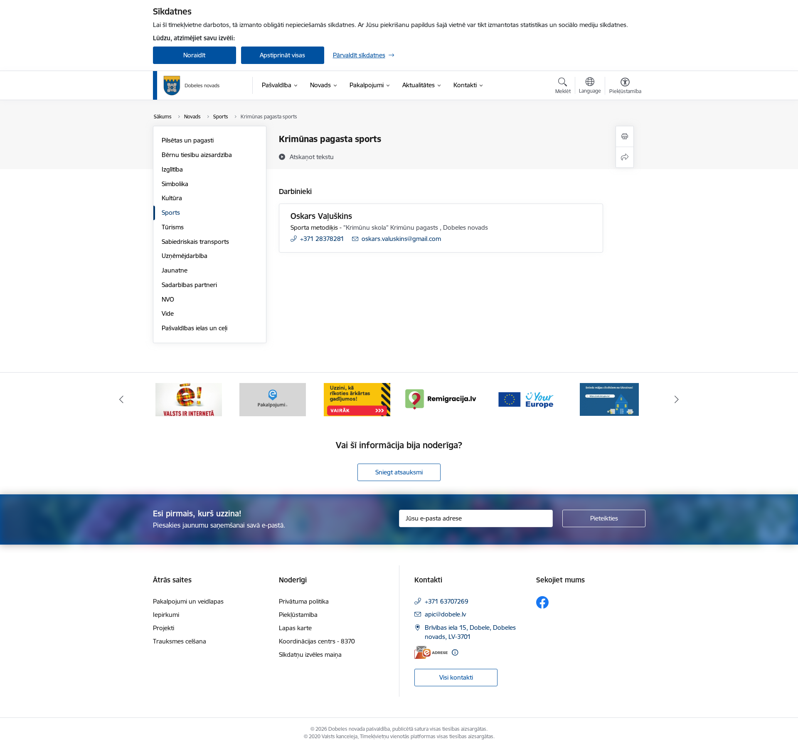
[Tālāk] (677, 399)
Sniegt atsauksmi (399, 472)
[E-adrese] (431, 652)
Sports (171, 212)
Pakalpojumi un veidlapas (188, 601)
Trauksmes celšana (179, 641)
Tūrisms (173, 227)
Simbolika (175, 184)
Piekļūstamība (298, 615)
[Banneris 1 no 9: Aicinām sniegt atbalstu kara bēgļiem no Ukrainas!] (609, 399)
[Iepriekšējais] (121, 399)
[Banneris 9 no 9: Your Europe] (525, 399)
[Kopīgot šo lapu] (624, 157)
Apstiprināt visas (282, 55)
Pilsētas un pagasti (188, 140)
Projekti (163, 628)
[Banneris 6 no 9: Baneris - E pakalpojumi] (272, 399)
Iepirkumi (166, 615)
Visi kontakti (456, 677)
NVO (168, 299)
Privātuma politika (304, 601)
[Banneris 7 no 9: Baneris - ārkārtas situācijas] (357, 399)
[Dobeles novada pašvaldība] (191, 86)
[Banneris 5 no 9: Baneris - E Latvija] (188, 399)
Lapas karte (295, 628)
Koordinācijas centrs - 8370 (317, 641)
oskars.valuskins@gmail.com (401, 239)
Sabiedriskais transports (195, 242)
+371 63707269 (446, 601)
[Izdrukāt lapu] (624, 136)
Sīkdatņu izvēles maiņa (310, 654)
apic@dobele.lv (445, 614)
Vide (168, 313)
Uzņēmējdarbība (184, 256)
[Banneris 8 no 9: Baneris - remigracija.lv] (441, 399)
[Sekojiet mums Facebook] (542, 602)
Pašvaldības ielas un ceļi (194, 328)
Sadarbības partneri (189, 285)
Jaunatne (174, 270)
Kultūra (172, 198)
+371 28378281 (322, 239)
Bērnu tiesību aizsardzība (197, 155)
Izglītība (172, 169)
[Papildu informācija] (455, 652)
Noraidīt (194, 55)
